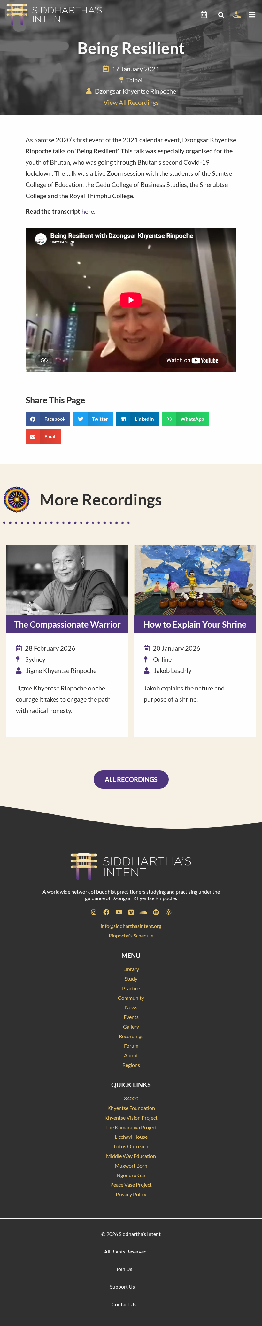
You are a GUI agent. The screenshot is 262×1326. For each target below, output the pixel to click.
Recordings (131, 1036)
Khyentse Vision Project (131, 1117)
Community (131, 998)
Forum (131, 1046)
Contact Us (124, 1304)
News (131, 1007)
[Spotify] (156, 912)
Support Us (122, 1287)
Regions (131, 1065)
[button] (221, 15)
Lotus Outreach (131, 1146)
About (131, 1055)
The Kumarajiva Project (131, 1127)
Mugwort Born (131, 1165)
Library (131, 969)
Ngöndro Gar (131, 1175)
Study (131, 978)
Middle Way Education (131, 1156)
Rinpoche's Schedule (131, 935)
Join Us (124, 1269)
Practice (131, 988)
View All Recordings (131, 102)
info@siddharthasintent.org (131, 926)
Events (131, 1017)
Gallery (131, 1026)
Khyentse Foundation (131, 1108)
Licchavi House (131, 1137)
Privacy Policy (131, 1194)
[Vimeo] (131, 912)
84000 (131, 1098)
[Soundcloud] (143, 912)
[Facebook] (106, 912)
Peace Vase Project (131, 1185)
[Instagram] (94, 912)
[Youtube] (118, 912)
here (87, 211)
